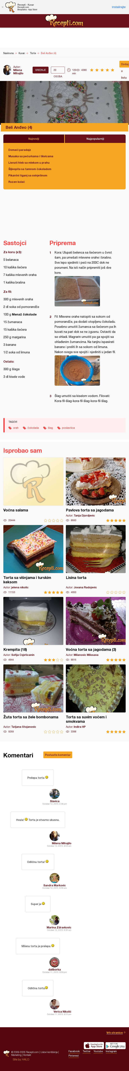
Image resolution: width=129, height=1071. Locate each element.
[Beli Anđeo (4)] (86, 291)
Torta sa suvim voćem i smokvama (96, 698)
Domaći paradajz (19, 149)
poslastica (68, 427)
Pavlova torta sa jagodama (96, 490)
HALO (25, 1059)
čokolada (33, 427)
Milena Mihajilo (18, 71)
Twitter (87, 1051)
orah (15, 427)
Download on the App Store (94, 1045)
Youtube (98, 1051)
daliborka (54, 969)
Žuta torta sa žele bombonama (33, 698)
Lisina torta (96, 559)
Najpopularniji (95, 138)
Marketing (16, 1054)
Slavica (54, 801)
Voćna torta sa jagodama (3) (96, 629)
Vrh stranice (114, 1032)
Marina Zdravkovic (59, 927)
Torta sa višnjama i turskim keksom (33, 559)
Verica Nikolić (62, 1011)
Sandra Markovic (54, 885)
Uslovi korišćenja (49, 1052)
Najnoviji (33, 138)
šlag (50, 427)
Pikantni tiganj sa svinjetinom (27, 175)
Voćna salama (33, 490)
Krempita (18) (33, 629)
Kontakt (27, 1054)
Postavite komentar (58, 754)
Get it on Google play (115, 1045)
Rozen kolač (16, 181)
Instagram (111, 1051)
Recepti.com (64, 20)
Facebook (74, 1051)
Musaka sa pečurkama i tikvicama (30, 156)
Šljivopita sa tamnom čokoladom (29, 169)
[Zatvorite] (3, 7)
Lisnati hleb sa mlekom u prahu (29, 162)
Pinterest (74, 1055)
